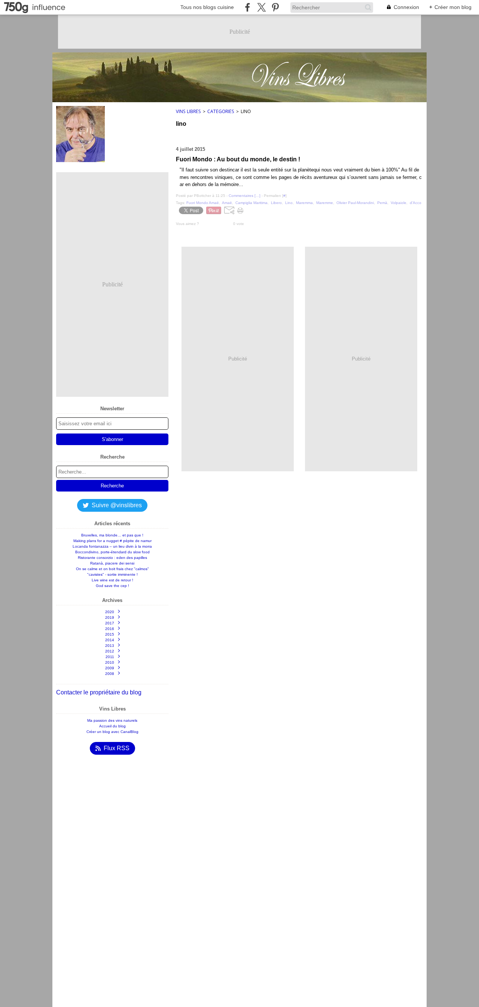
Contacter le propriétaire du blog (98, 692)
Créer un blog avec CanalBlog (112, 732)
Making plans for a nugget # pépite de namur (112, 541)
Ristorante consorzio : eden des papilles (112, 558)
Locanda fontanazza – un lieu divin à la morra (112, 546)
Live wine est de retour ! (112, 580)
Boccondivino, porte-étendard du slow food (112, 552)
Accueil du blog (112, 726)
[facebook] (247, 7)
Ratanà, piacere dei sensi (112, 563)
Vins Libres (188, 111)
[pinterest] (275, 7)
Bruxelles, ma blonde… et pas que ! (112, 535)
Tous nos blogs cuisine (207, 7)
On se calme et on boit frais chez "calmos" (112, 569)
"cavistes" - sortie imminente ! (112, 574)
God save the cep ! (112, 586)
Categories (220, 111)
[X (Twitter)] (261, 7)
